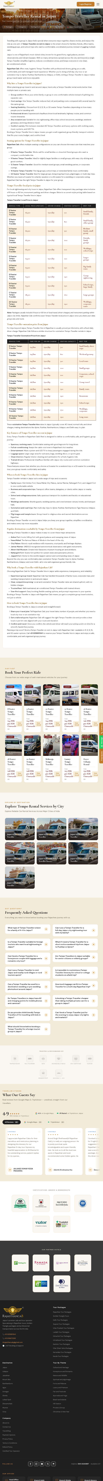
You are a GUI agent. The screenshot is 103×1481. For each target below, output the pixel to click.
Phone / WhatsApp (31, 736)
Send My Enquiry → (51, 762)
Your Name (28, 727)
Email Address (58, 727)
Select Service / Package (63, 736)
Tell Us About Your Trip (33, 745)
